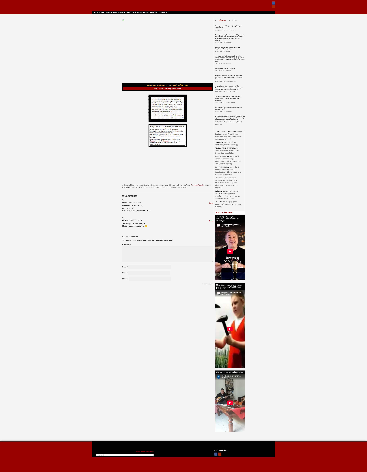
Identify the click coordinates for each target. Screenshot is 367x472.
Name (125, 267)
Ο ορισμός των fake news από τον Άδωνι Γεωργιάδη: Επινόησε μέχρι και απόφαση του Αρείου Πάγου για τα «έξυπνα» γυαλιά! (229, 87)
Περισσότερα (163, 12)
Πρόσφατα (222, 20)
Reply (211, 203)
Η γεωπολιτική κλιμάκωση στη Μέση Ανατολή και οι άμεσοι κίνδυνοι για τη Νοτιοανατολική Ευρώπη (227, 183)
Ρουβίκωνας (218, 124)
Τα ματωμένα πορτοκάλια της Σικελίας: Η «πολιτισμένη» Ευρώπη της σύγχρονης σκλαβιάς (228, 98)
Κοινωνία (109, 12)
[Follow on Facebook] (273, 2)
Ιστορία (235, 30)
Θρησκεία (228, 63)
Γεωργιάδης (229, 92)
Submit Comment (207, 284)
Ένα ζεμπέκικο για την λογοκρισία (229, 372)
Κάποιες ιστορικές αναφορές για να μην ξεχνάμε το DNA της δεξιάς (227, 48)
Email (124, 273)
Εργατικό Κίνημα (131, 12)
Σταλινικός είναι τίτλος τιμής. (226, 145)
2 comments (176, 89)
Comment (126, 245)
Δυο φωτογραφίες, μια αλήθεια (225, 68)
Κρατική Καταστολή (143, 12)
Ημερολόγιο (154, 12)
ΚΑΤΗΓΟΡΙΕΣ (220, 450)
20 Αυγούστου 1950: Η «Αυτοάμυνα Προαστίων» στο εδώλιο (227, 150)
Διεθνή (115, 12)
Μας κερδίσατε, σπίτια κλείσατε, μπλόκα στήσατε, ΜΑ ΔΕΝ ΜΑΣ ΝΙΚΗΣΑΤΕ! (229, 287)
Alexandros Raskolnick (223, 178)
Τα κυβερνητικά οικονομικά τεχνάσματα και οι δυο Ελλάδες (228, 204)
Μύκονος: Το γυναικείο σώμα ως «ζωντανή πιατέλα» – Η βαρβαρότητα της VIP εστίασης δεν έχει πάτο (229, 77)
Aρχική (96, 12)
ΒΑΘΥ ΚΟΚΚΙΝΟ (221, 156)
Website (125, 279)
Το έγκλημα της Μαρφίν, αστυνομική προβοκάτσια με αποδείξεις (227, 219)
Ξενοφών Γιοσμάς (197, 185)
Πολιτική (102, 12)
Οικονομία (121, 12)
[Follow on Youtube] (273, 6)
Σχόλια (234, 20)
